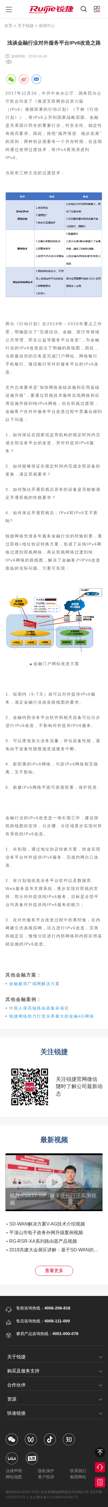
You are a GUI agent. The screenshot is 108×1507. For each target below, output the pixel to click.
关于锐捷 (26, 25)
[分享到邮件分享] (36, 79)
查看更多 (54, 1270)
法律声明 (14, 1470)
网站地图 (14, 1477)
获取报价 (100, 1482)
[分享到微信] (10, 79)
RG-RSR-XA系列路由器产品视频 (43, 1241)
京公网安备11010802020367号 (53, 1497)
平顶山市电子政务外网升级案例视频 (46, 1232)
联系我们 (78, 1470)
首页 (8, 25)
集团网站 (78, 1477)
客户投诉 (46, 1477)
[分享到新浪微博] (23, 79)
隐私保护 (46, 1470)
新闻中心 (47, 25)
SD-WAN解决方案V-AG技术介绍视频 (47, 1223)
